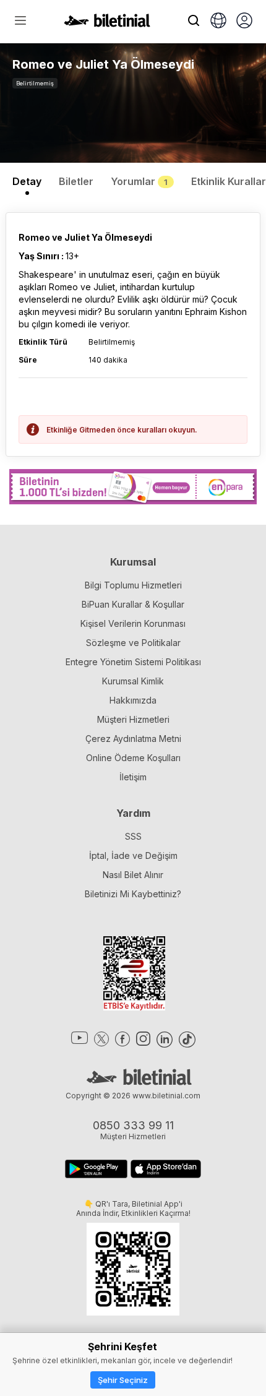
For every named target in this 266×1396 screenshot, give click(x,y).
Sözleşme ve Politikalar (133, 642)
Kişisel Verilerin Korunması (133, 623)
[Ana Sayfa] (107, 23)
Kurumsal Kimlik (133, 681)
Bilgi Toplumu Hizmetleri (133, 585)
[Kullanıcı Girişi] (244, 22)
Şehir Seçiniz (123, 1380)
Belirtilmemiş (35, 83)
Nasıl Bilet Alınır (133, 874)
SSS (133, 836)
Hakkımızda (133, 700)
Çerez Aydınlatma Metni (133, 738)
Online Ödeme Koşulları (133, 757)
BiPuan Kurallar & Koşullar (133, 604)
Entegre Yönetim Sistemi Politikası (133, 662)
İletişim (133, 777)
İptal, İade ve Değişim (133, 855)
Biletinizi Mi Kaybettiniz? (133, 894)
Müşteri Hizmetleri (133, 719)
